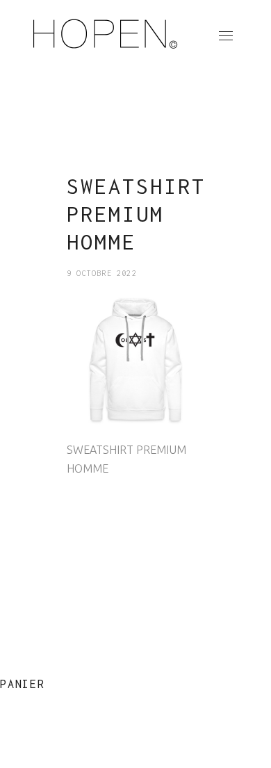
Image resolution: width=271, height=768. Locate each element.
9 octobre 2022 (102, 273)
